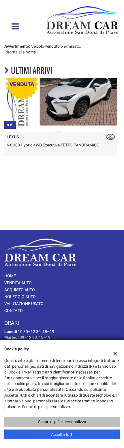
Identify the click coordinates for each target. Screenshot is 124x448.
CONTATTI (13, 310)
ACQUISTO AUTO (19, 289)
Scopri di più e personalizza (62, 421)
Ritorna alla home (20, 52)
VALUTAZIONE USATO (24, 303)
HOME (10, 276)
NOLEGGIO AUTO (20, 296)
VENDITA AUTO (18, 282)
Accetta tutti (62, 434)
